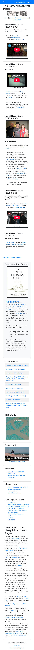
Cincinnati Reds (13, 179)
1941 (9, 516)
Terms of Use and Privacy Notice (17, 648)
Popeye (15, 604)
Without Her (15, 557)
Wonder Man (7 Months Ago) (14, 373)
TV (25, 596)
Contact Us (17, 645)
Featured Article (14, 18)
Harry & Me (11, 473)
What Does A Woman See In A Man (18, 504)
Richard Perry (10, 242)
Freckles (19, 565)
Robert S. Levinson (19, 304)
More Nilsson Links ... (14, 493)
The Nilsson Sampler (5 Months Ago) (17, 365)
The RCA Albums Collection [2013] (18, 506)
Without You (20, 39)
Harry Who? (17, 20)
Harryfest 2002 (21, 168)
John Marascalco (13, 512)
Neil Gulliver (9, 310)
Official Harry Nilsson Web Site (17, 487)
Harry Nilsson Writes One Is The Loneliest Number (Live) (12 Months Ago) (16, 405)
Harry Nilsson (10, 159)
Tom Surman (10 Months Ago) (15, 392)
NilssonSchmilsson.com (22, 2)
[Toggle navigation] (3, 2)
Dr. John (10, 518)
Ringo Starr (16, 205)
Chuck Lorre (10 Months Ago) (14, 388)
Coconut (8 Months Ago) (13, 384)
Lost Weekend (12, 503)
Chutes (10, 97)
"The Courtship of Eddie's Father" (17, 461)
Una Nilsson (11, 519)
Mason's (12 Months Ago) (13, 399)
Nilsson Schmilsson (17, 244)
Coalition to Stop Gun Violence (17, 510)
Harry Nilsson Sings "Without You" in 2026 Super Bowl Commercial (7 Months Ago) (17, 378)
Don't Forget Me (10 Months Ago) (16, 396)
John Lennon (12, 610)
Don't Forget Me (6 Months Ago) (15, 369)
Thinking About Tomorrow (16, 514)
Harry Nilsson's (15, 37)
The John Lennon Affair (12, 301)
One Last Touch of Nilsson (16, 471)
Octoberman (9, 92)
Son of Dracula (20, 207)
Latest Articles (24, 18)
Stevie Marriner (20, 313)
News (6, 18)
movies (19, 596)
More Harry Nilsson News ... (12, 257)
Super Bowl (17, 36)
